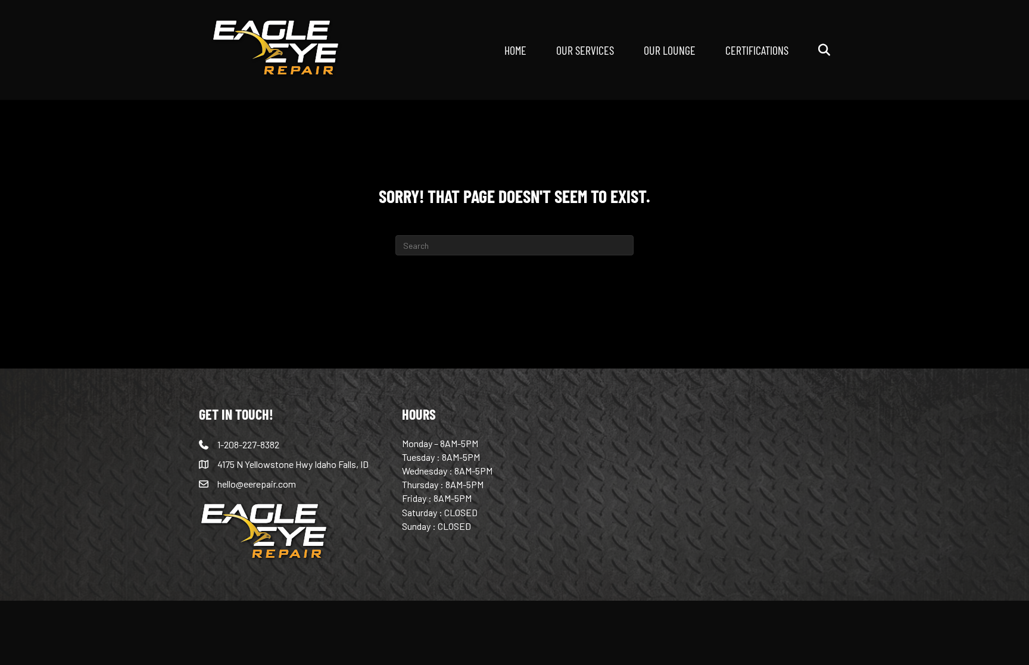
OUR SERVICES (585, 49)
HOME (515, 49)
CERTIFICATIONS (756, 49)
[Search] (810, 50)
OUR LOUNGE (670, 49)
